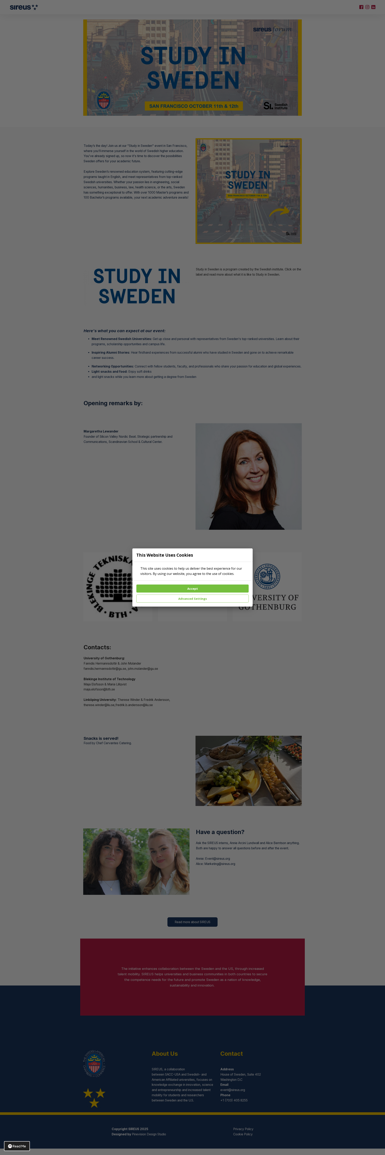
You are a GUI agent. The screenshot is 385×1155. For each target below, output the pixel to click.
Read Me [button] (19, 1146)
